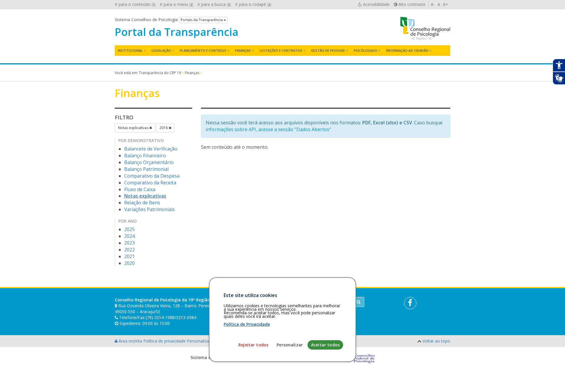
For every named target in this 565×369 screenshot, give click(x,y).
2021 (129, 256)
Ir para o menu (176, 4)
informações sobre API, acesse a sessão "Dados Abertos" (268, 129)
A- (433, 4)
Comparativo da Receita (150, 182)
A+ (445, 4)
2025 (129, 229)
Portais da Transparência (202, 19)
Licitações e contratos (281, 50)
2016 (164, 127)
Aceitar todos (325, 345)
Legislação (161, 50)
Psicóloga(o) (365, 50)
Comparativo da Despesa (152, 176)
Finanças (243, 50)
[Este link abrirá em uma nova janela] (410, 303)
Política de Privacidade (247, 324)
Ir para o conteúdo (134, 4)
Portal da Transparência (176, 32)
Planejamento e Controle (203, 50)
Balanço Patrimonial (146, 169)
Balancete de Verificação (150, 149)
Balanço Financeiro (145, 155)
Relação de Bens (142, 202)
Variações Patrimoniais (149, 209)
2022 (129, 249)
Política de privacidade (165, 341)
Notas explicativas (133, 127)
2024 (129, 236)
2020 (129, 263)
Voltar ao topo (436, 341)
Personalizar (290, 345)
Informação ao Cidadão (407, 50)
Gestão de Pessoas (328, 50)
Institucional (130, 50)
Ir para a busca (213, 4)
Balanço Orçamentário (149, 162)
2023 (129, 243)
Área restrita (130, 341)
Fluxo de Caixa (139, 189)
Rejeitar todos (253, 345)
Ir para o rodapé (252, 4)
